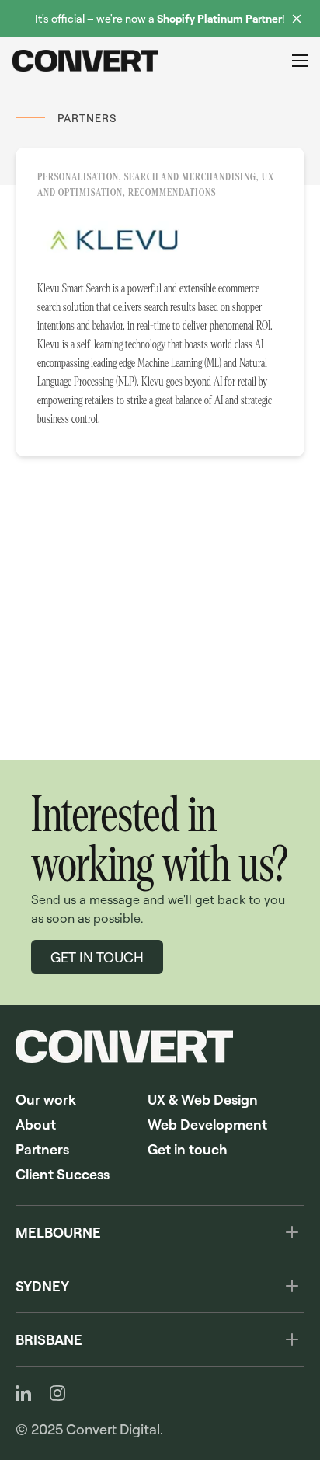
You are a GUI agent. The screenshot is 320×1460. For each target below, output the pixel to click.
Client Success (63, 1173)
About (36, 1124)
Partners (42, 1149)
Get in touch (188, 1149)
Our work (46, 1099)
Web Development (207, 1124)
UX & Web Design (203, 1099)
